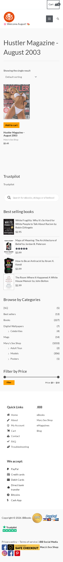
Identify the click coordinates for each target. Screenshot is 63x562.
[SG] (6, 307)
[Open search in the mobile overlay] (31, 198)
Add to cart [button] (11, 125)
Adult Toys (16, 348)
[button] (57, 18)
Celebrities (16, 331)
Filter (9, 382)
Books (7, 320)
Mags (6, 337)
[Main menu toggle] (49, 18)
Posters (14, 358)
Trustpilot (9, 184)
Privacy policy (9, 541)
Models (14, 353)
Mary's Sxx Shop (12, 343)
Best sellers (10, 314)
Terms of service (28, 541)
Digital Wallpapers (14, 326)
